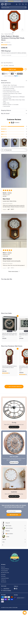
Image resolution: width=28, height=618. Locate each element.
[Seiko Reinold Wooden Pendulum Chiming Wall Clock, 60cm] (9, 362)
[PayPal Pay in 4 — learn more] (16, 76)
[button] (4, 44)
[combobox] (14, 7)
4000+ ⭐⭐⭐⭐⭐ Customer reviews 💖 (14, 1)
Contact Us (3, 579)
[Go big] (14, 409)
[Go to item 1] (6, 143)
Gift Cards (3, 576)
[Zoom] (22, 29)
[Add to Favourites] (25, 69)
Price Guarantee (4, 570)
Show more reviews (13, 271)
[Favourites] (19, 4)
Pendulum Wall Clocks (15, 346)
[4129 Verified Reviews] (14, 562)
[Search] (25, 7)
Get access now (14, 514)
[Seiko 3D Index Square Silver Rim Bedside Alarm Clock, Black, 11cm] (9, 328)
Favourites (3, 574)
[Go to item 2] (15, 143)
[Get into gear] (14, 443)
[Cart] (22, 4)
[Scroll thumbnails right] (25, 143)
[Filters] (2, 150)
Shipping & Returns (5, 568)
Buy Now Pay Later (5, 572)
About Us (3, 567)
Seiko (10, 313)
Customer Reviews (5, 578)
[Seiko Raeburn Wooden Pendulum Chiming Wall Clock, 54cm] (9, 295)
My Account (3, 581)
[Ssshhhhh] (14, 478)
